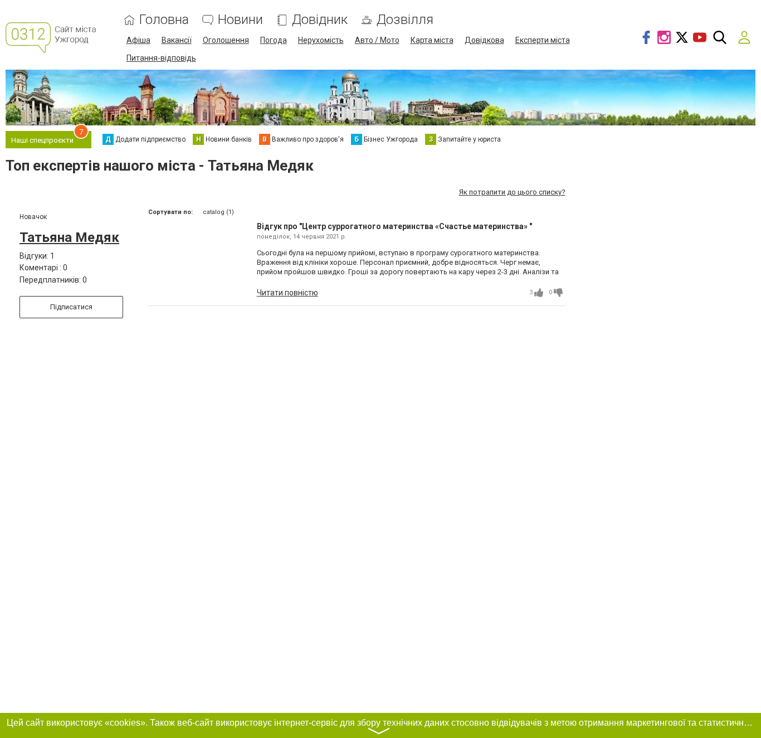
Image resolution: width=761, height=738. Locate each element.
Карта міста (432, 40)
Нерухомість (321, 40)
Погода (273, 40)
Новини (240, 19)
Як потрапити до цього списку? (512, 192)
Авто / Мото (377, 40)
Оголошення (226, 40)
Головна (164, 19)
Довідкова (484, 40)
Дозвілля (405, 19)
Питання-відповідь (161, 58)
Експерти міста (542, 40)
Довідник (320, 19)
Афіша (138, 40)
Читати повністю (287, 292)
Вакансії (177, 40)
